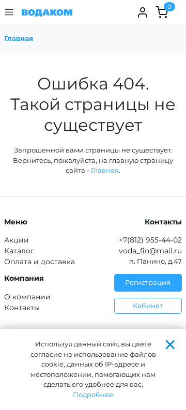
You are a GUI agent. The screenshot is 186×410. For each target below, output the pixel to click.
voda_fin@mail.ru (150, 250)
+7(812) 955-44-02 (150, 240)
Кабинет (148, 305)
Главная (18, 38)
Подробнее (93, 394)
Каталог (19, 250)
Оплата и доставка (39, 261)
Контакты (22, 307)
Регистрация (148, 282)
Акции (16, 240)
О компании (27, 296)
